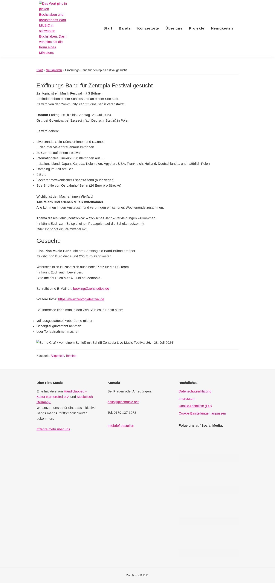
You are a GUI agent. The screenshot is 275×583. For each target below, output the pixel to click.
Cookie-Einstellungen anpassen (202, 413)
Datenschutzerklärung (195, 391)
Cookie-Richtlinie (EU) (195, 406)
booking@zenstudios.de (91, 288)
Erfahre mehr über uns (53, 429)
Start (39, 70)
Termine (71, 355)
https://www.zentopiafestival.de (81, 299)
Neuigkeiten (54, 70)
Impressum (187, 398)
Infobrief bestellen (121, 426)
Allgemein (57, 355)
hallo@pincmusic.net (123, 402)
